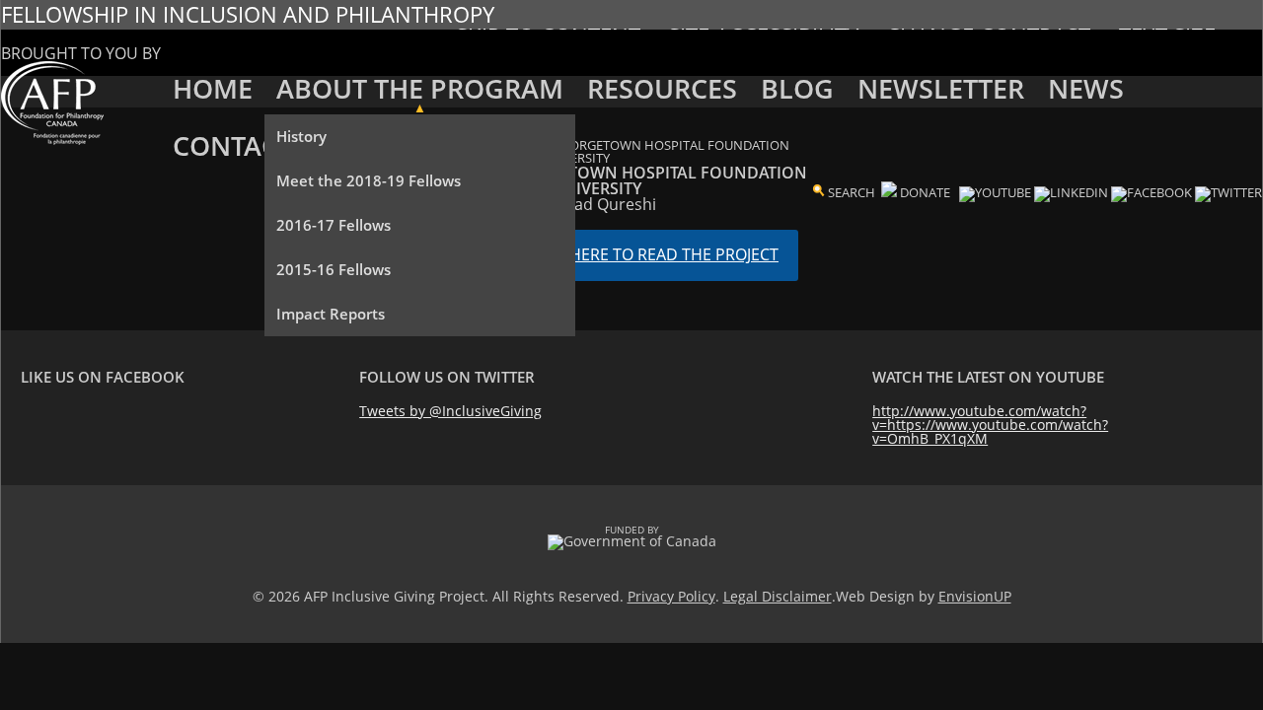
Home (213, 88)
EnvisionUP (974, 596)
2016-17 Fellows (333, 225)
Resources (662, 88)
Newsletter (940, 88)
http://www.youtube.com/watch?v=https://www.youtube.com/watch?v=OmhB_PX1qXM (990, 424)
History (301, 136)
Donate (925, 192)
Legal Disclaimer (777, 596)
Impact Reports (330, 313)
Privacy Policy (671, 596)
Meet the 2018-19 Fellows (368, 180)
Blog (797, 88)
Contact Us (253, 145)
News (1086, 88)
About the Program (419, 88)
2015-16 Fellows (333, 269)
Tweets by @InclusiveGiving (450, 410)
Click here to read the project (651, 254)
